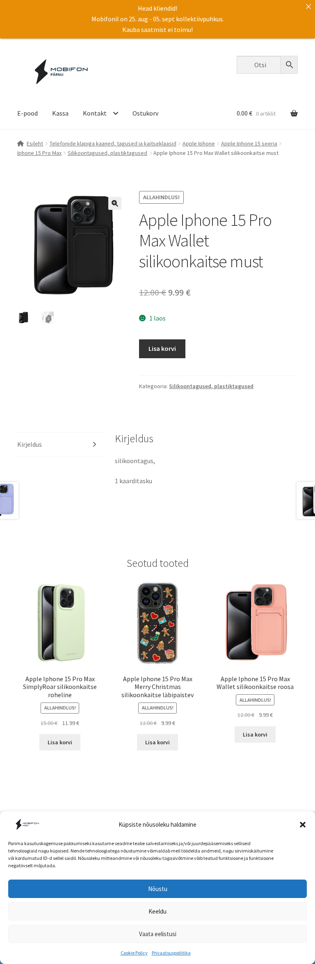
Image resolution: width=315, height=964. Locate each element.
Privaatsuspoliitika (171, 953)
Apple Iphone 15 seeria (249, 143)
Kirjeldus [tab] (29, 444)
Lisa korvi (162, 348)
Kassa (60, 113)
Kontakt (95, 113)
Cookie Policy (134, 953)
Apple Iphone (199, 143)
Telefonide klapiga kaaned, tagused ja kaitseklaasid (113, 143)
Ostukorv (145, 113)
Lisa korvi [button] (60, 742)
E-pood (27, 113)
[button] (303, 825)
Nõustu (157, 889)
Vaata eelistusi (157, 934)
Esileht (35, 143)
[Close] (308, 6)
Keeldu (157, 911)
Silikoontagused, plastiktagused (107, 153)
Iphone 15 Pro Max (39, 153)
